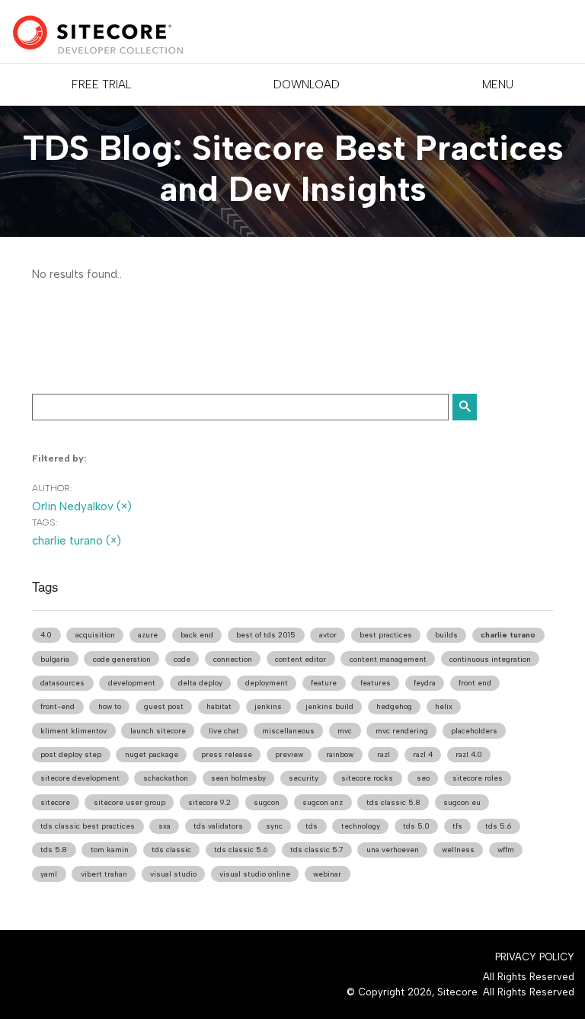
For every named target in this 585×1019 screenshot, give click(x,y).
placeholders (474, 731)
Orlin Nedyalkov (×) (82, 506)
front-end (57, 706)
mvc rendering (402, 731)
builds (446, 635)
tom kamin (110, 849)
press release (226, 754)
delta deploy (200, 683)
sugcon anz (322, 802)
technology (360, 826)
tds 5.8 (53, 849)
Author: (52, 488)
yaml (48, 874)
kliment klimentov (73, 731)
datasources (62, 683)
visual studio (173, 874)
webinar (327, 874)
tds (311, 826)
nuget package (151, 754)
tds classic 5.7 (316, 849)
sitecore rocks (367, 778)
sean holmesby (238, 778)
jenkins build (329, 706)
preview (289, 754)
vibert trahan (104, 874)
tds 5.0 (416, 826)
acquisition (95, 635)
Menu (497, 84)
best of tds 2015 (266, 635)
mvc (344, 731)
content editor (300, 659)
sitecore (55, 802)
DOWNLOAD (306, 84)
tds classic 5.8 (393, 802)
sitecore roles (477, 778)
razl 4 (423, 754)
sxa (164, 826)
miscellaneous (288, 731)
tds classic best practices (87, 826)
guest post (164, 706)
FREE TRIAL (101, 84)
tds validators (218, 826)
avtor (328, 635)
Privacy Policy (534, 957)
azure (148, 635)
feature (324, 683)
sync (274, 826)
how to (109, 706)
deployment (266, 683)
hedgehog (394, 706)
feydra (425, 683)
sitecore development (80, 778)
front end (475, 683)
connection (232, 659)
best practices (386, 635)
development (131, 683)
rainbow (339, 754)
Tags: (45, 522)
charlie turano (508, 635)
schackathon (165, 778)
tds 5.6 (498, 826)
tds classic (171, 849)
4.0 (46, 635)
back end (197, 635)
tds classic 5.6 (240, 849)
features (375, 683)
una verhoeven (392, 849)
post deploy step (70, 754)
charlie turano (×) (76, 541)
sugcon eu (462, 802)
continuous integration (490, 659)
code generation (122, 659)
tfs (457, 826)
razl (383, 754)
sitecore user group (129, 802)
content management (388, 659)
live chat (224, 731)
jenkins (268, 706)
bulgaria (54, 659)
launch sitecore (158, 731)
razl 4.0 (469, 754)
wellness (458, 849)
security (303, 778)
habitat (219, 706)
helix (443, 706)
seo (423, 778)
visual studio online (254, 874)
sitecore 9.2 (209, 802)
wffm (505, 849)
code (182, 659)
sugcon (267, 802)
